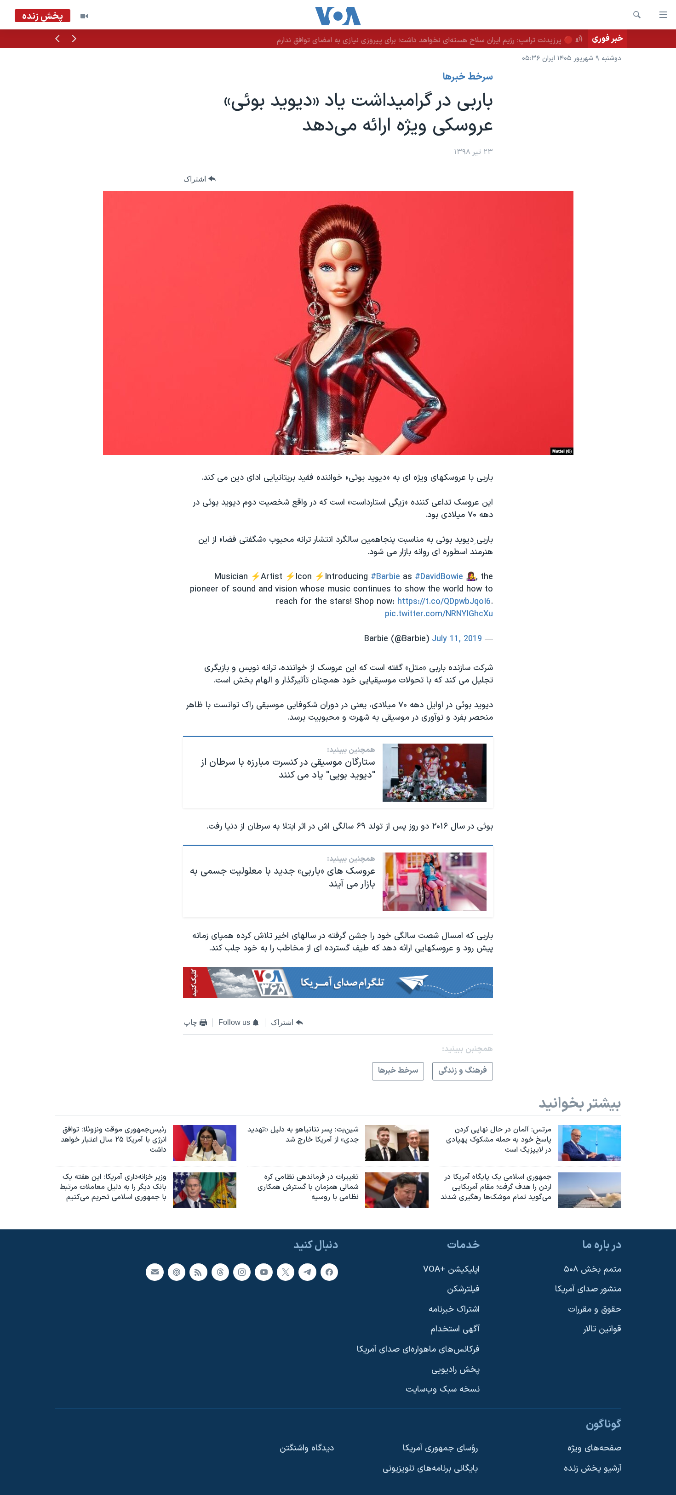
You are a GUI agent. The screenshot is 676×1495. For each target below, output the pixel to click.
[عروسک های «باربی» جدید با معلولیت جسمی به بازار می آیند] (435, 882)
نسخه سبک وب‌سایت (443, 1389)
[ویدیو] (84, 16)
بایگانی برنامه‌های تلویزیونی (430, 1468)
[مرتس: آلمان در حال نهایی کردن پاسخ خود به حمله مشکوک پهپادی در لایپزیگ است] (589, 1143)
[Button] (199, 179)
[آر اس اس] (198, 1271)
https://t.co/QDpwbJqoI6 (444, 602)
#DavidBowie (439, 577)
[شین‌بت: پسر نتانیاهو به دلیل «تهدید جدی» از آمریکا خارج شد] (397, 1143)
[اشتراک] (154, 1271)
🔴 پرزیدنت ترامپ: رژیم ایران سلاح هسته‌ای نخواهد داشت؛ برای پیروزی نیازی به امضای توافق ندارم (425, 40)
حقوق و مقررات (594, 1309)
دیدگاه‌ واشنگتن (307, 1448)
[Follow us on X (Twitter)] (285, 1271)
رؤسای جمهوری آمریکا (440, 1448)
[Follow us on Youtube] (263, 1271)
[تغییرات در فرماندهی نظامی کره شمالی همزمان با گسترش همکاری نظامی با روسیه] (397, 1190)
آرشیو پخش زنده (592, 1468)
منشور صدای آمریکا (588, 1289)
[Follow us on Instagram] (242, 1271)
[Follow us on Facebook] (329, 1271)
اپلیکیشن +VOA (451, 1269)
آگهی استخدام (455, 1329)
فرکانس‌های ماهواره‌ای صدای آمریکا (418, 1349)
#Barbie (385, 577)
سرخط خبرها (468, 77)
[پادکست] (176, 1271)
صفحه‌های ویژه (594, 1448)
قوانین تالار (602, 1329)
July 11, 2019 (457, 639)
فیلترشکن (463, 1289)
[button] (74, 39)
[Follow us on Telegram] (307, 1271)
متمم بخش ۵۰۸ (592, 1269)
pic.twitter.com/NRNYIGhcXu (439, 614)
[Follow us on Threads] (220, 1271)
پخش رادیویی (455, 1369)
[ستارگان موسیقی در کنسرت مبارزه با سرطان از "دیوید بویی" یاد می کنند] (435, 773)
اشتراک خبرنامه (454, 1309)
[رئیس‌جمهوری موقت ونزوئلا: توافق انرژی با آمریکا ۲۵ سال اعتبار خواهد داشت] (204, 1143)
